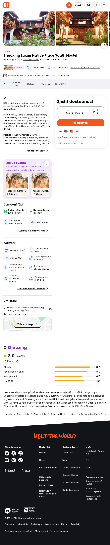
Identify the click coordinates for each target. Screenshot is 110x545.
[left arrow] (38, 164)
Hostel (7, 51)
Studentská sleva (70, 490)
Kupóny (65, 524)
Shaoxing (8, 59)
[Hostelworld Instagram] (20, 453)
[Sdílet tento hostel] (104, 45)
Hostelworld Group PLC (95, 452)
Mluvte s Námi (46, 485)
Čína (17, 59)
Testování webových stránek (19, 531)
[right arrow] (46, 164)
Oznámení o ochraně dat (17, 524)
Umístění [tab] (31, 84)
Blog (64, 460)
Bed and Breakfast (48, 467)
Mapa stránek (41, 531)
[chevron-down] (29, 358)
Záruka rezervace (71, 467)
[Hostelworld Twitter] (13, 453)
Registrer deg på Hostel (94, 482)
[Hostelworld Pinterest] (13, 460)
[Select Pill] (69, 5)
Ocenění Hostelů (70, 475)
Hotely (42, 460)
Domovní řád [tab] (16, 84)
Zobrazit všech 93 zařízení (85, 67)
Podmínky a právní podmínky (45, 524)
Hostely (43, 452)
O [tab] (4, 84)
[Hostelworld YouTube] (7, 460)
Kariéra (89, 467)
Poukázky (75, 524)
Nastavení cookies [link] (59, 531)
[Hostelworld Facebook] (7, 453)
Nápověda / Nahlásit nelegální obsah (47, 494)
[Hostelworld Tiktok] (20, 460)
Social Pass (67, 452)
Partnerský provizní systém (93, 490)
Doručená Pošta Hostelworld (93, 497)
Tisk (88, 460)
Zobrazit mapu (31, 59)
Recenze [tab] (46, 84)
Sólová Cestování (70, 482)
